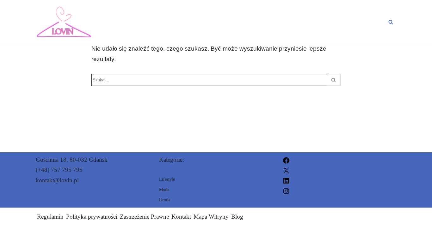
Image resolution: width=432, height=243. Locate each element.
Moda (283, 22)
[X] (286, 169)
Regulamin (50, 216)
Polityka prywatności (91, 216)
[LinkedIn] (286, 180)
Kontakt (181, 216)
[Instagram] (286, 190)
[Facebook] (286, 159)
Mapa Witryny (211, 216)
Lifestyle (366, 22)
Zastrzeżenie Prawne (144, 216)
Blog (237, 216)
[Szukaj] (390, 22)
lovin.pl (288, 234)
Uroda (321, 22)
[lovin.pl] (64, 22)
